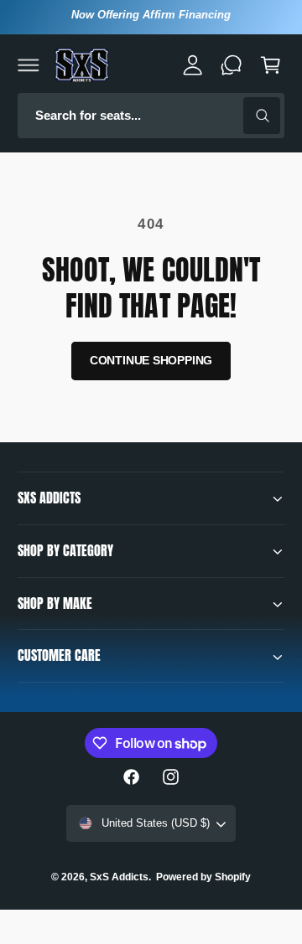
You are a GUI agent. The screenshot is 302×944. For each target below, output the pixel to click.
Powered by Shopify (203, 877)
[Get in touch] (231, 64)
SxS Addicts (119, 877)
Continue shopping (151, 360)
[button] (28, 64)
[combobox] (151, 116)
